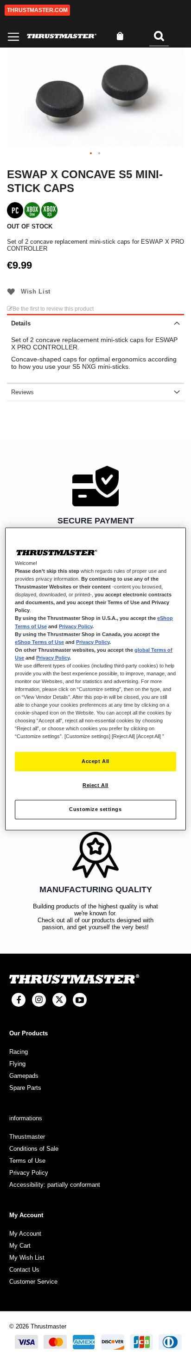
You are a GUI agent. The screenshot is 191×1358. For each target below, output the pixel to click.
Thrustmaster (27, 1136)
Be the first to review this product (53, 309)
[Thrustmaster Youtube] (80, 1000)
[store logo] (61, 36)
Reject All (95, 785)
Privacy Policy (75, 626)
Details (21, 323)
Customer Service (33, 1281)
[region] (95, 679)
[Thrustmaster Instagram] (39, 1000)
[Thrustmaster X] (59, 1000)
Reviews (22, 392)
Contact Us (24, 1269)
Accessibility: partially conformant (54, 1184)
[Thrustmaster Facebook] (18, 1000)
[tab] (95, 323)
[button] (91, 154)
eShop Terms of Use (39, 642)
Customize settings (95, 809)
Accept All (95, 761)
